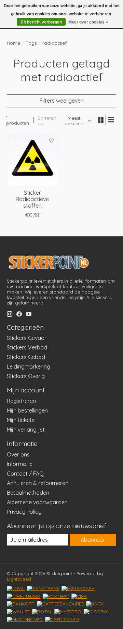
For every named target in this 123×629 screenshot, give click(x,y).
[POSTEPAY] (56, 596)
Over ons (18, 454)
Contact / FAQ (25, 473)
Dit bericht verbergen (41, 22)
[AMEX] (95, 603)
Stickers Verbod (27, 347)
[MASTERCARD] (25, 619)
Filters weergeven (62, 100)
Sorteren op (47, 120)
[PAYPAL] (42, 611)
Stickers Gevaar (26, 337)
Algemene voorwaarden (37, 502)
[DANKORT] (21, 603)
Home (13, 43)
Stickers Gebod (26, 357)
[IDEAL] (16, 588)
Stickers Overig (26, 376)
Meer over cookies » (88, 22)
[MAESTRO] (67, 611)
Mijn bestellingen (27, 410)
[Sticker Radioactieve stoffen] (32, 159)
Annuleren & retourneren (37, 483)
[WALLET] (18, 611)
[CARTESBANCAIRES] (60, 603)
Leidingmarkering (28, 366)
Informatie (19, 464)
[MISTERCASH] (78, 588)
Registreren (21, 401)
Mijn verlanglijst (26, 429)
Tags (31, 43)
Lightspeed (19, 579)
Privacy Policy (24, 511)
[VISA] (79, 596)
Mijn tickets (21, 420)
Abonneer (93, 539)
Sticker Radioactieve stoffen (32, 199)
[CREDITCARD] (62, 619)
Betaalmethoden (28, 492)
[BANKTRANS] (43, 588)
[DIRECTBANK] (23, 596)
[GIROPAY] (96, 611)
